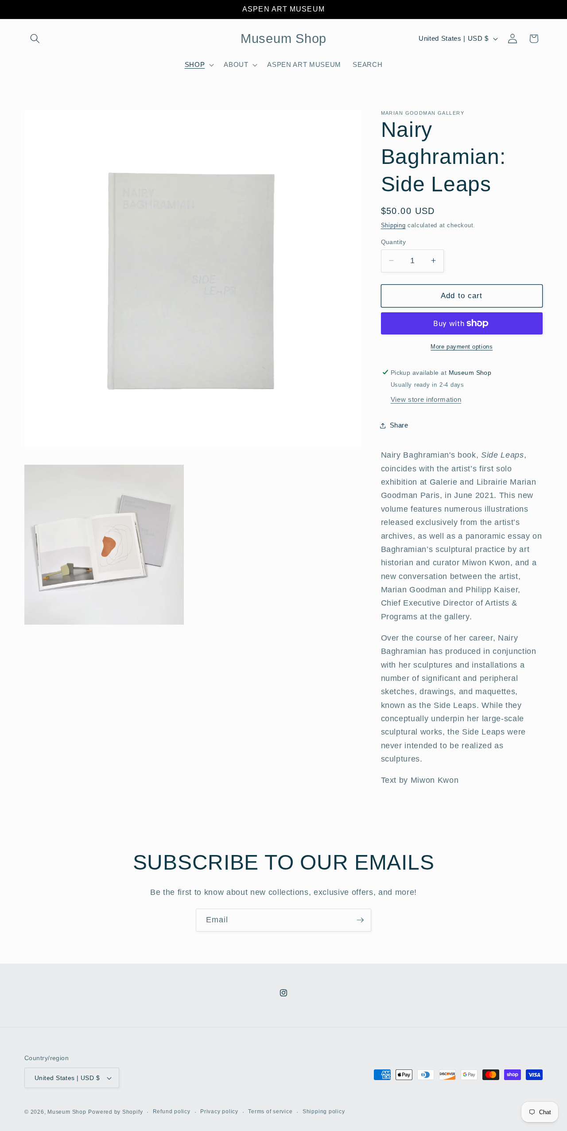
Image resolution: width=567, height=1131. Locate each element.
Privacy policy (219, 1111)
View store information (426, 399)
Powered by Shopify (115, 1112)
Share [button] (399, 425)
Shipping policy (324, 1111)
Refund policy (171, 1111)
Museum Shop (66, 1112)
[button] (35, 38)
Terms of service (270, 1111)
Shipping (393, 225)
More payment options (462, 346)
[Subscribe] (360, 920)
